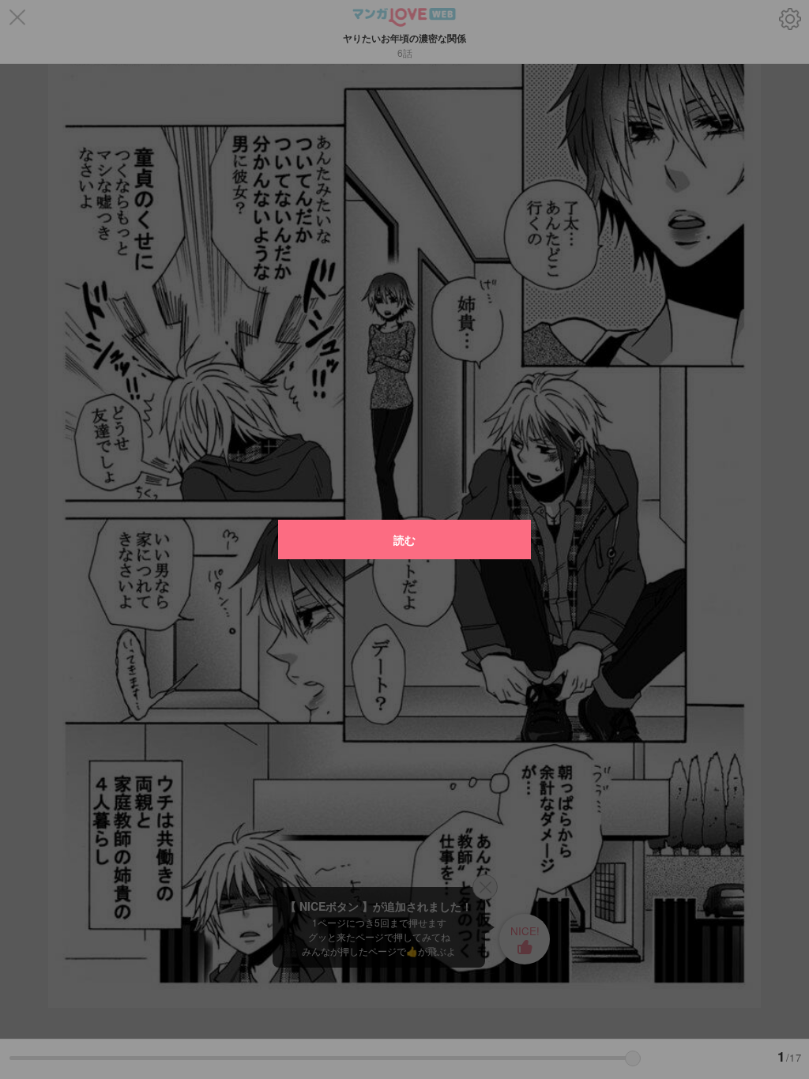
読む (404, 539)
